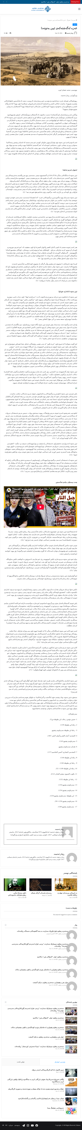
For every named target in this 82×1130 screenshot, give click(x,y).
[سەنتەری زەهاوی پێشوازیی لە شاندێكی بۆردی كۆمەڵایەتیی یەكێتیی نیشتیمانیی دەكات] (71, 1030)
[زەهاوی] (41, 9)
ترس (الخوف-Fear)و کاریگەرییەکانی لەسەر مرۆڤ (48, 1070)
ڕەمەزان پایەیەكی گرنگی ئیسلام (41, 893)
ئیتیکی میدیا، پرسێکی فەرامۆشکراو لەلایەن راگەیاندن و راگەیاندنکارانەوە (41, 1098)
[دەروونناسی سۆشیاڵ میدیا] (71, 1111)
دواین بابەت (21, 1062)
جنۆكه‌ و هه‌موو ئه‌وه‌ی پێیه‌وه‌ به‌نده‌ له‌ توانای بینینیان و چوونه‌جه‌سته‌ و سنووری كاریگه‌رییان (36, 1089)
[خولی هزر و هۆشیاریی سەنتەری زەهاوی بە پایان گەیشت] (71, 1040)
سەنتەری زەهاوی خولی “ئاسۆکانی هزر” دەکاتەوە (55, 2)
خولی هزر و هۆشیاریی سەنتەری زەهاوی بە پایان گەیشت (50, 982)
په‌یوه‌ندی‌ (17, 1125)
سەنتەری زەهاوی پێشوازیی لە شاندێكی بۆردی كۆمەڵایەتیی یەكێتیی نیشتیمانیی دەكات (41, 969)
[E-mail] (73, 843)
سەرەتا (73, 20)
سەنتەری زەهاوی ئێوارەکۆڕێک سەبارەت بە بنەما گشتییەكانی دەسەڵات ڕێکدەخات (42, 931)
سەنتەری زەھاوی (62, 933)
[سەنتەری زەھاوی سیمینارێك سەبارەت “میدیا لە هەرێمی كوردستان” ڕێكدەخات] (71, 1049)
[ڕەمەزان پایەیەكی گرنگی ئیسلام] (40, 884)
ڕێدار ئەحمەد (70, 33)
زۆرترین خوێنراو (60, 1062)
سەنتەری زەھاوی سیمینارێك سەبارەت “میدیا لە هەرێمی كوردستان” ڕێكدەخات (39, 1046)
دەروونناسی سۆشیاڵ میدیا (55, 1108)
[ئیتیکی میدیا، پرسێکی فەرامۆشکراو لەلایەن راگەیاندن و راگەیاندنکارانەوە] (71, 1101)
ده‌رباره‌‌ (11, 1125)
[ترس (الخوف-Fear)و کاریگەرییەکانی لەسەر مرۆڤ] (71, 1073)
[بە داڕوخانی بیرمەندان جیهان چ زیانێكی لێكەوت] (66, 884)
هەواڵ (68, 20)
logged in (63, 914)
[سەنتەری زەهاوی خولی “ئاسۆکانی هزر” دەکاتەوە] (71, 1021)
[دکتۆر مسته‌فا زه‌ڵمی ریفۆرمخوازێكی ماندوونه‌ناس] (15, 884)
